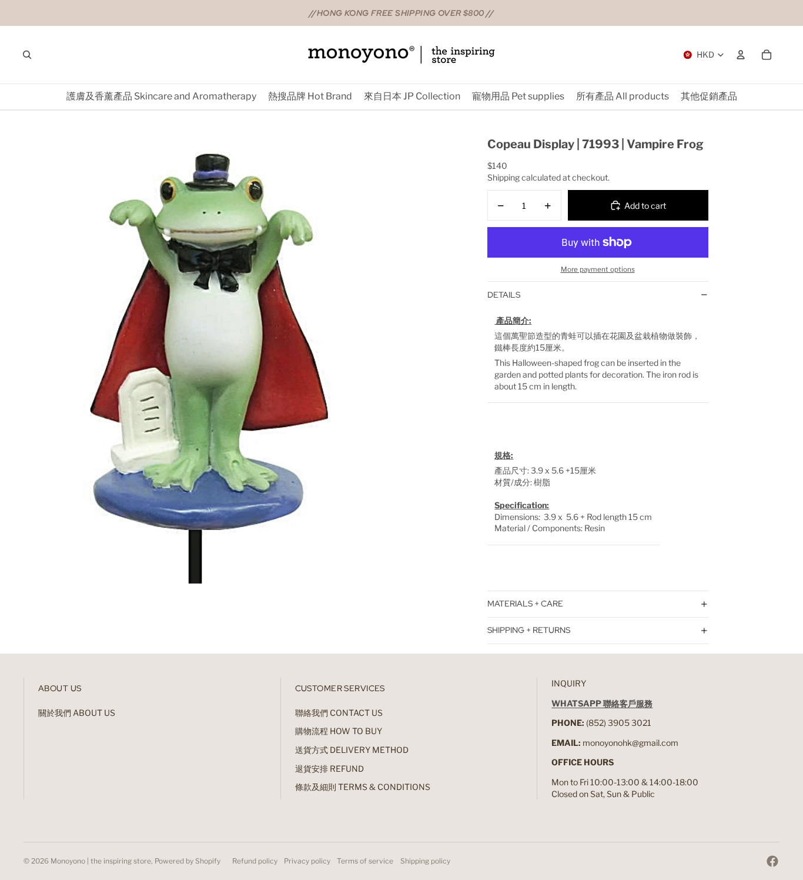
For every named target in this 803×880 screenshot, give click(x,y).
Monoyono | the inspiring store (101, 860)
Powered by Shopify (187, 860)
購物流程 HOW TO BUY (338, 731)
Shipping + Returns (528, 630)
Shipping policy (425, 860)
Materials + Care (525, 603)
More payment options (598, 269)
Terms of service (365, 860)
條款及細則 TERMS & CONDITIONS (362, 787)
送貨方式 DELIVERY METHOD (352, 750)
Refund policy (254, 860)
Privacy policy (307, 860)
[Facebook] (772, 861)
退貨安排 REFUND (329, 769)
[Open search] (27, 55)
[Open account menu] (741, 55)
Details (503, 294)
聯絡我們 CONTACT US (339, 713)
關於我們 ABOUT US (76, 713)
